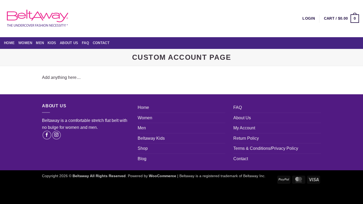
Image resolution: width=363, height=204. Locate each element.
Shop (143, 148)
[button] (341, 19)
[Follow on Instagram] (56, 135)
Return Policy (246, 138)
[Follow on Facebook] (47, 135)
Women (25, 43)
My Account (244, 128)
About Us (69, 43)
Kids (52, 43)
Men (40, 43)
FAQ (85, 43)
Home (9, 43)
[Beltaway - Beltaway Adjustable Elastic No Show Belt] (37, 18)
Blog (142, 158)
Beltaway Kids (151, 138)
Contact (101, 43)
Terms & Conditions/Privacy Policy (265, 148)
